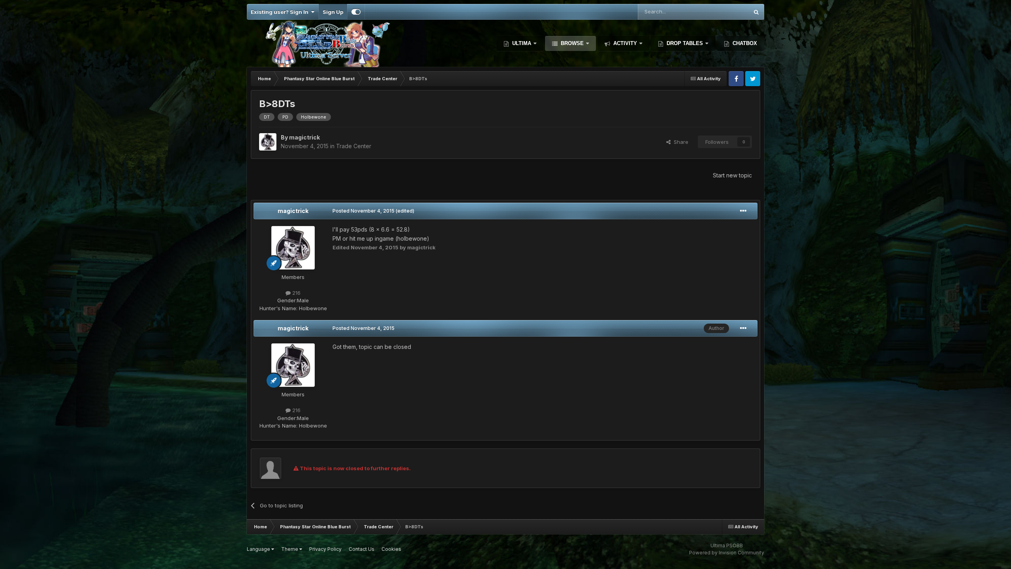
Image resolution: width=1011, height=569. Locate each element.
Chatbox (744, 43)
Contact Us (361, 549)
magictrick (293, 210)
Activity (625, 43)
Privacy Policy (325, 549)
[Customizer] (356, 12)
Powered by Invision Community (726, 553)
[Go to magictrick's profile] (267, 142)
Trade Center (353, 146)
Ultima (522, 43)
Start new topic (732, 175)
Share (679, 142)
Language (259, 549)
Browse (572, 43)
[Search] (756, 12)
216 (296, 293)
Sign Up (333, 12)
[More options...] (743, 211)
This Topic (725, 12)
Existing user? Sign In (281, 12)
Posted (364, 211)
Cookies (391, 549)
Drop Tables (685, 43)
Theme (290, 549)
